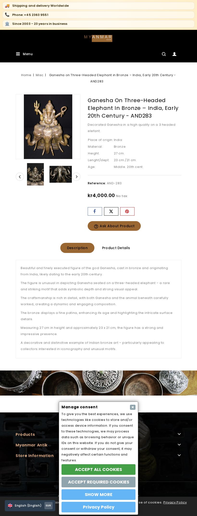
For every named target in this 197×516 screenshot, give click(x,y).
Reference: (97, 183)
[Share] (95, 211)
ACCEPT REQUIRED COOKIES (98, 482)
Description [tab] (77, 247)
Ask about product (114, 226)
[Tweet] (111, 211)
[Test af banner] (98, 383)
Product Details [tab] (116, 247)
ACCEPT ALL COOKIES (98, 469)
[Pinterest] (127, 211)
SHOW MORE (98, 494)
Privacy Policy (175, 502)
